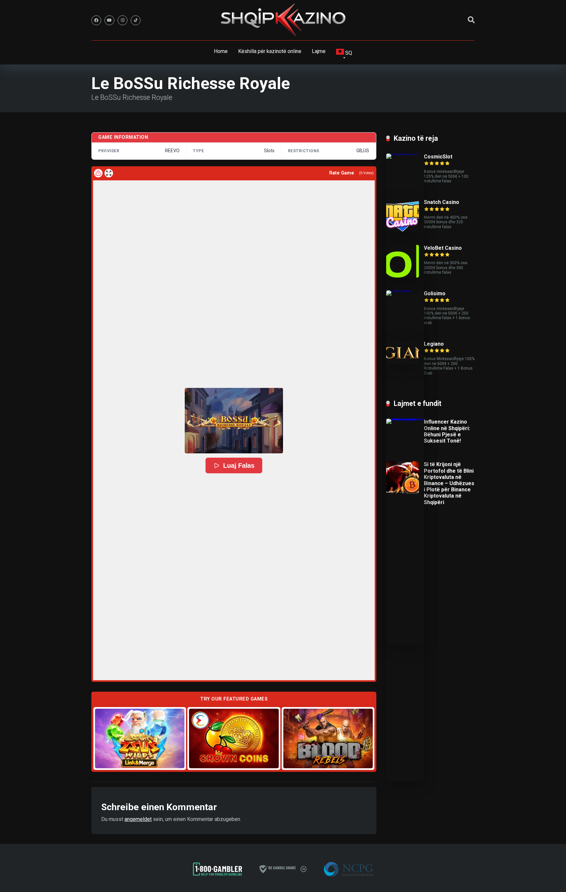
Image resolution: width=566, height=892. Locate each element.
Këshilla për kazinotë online (269, 51)
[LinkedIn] (136, 20)
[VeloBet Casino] (402, 276)
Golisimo (434, 293)
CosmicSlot (438, 157)
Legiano (434, 344)
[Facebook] (96, 20)
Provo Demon (140, 738)
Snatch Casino (441, 202)
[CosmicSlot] (405, 153)
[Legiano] (402, 362)
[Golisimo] (405, 290)
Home (221, 51)
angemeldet (138, 819)
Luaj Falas (238, 465)
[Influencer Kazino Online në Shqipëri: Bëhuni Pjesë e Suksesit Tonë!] (405, 418)
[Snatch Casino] (402, 230)
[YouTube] (109, 20)
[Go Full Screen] (108, 173)
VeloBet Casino (443, 248)
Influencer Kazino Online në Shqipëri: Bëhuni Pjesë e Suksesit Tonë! (447, 431)
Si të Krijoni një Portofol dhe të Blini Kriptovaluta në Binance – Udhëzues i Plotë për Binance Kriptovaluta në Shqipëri (449, 483)
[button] (234, 420)
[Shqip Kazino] (283, 19)
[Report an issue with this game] (98, 173)
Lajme (319, 51)
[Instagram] (122, 20)
